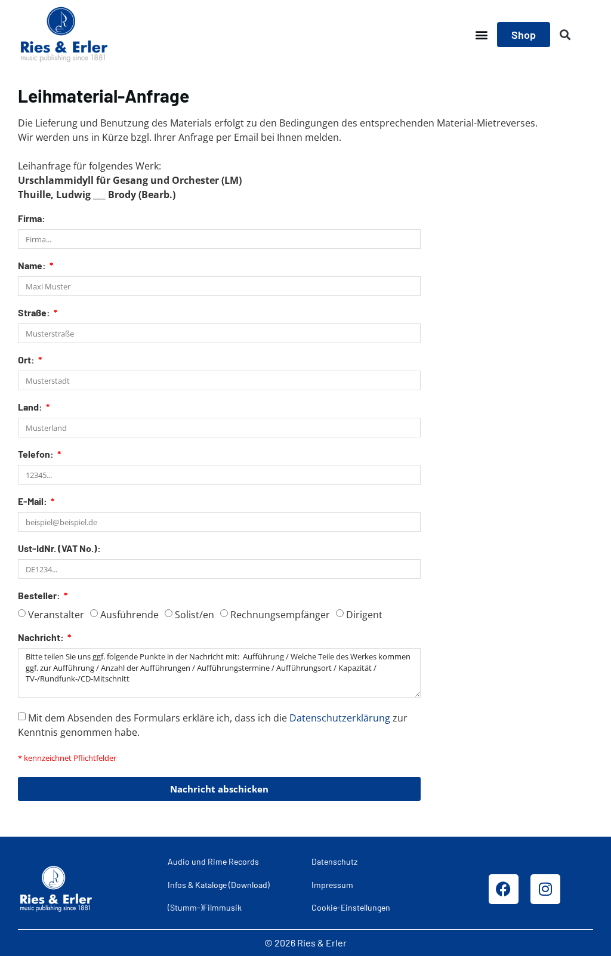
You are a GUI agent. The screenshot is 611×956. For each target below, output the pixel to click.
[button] (481, 35)
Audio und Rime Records (213, 861)
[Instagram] (545, 889)
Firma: (31, 219)
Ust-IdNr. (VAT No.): (59, 549)
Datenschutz (334, 861)
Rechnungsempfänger (280, 614)
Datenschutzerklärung (339, 717)
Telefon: (36, 454)
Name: (33, 266)
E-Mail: (33, 501)
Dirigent (364, 614)
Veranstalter (56, 614)
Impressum (332, 885)
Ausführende (129, 614)
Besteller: (40, 596)
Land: (31, 407)
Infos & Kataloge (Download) (219, 885)
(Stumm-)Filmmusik (205, 907)
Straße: (35, 313)
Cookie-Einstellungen (350, 907)
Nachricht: (42, 638)
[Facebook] (504, 889)
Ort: (27, 360)
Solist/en (194, 614)
